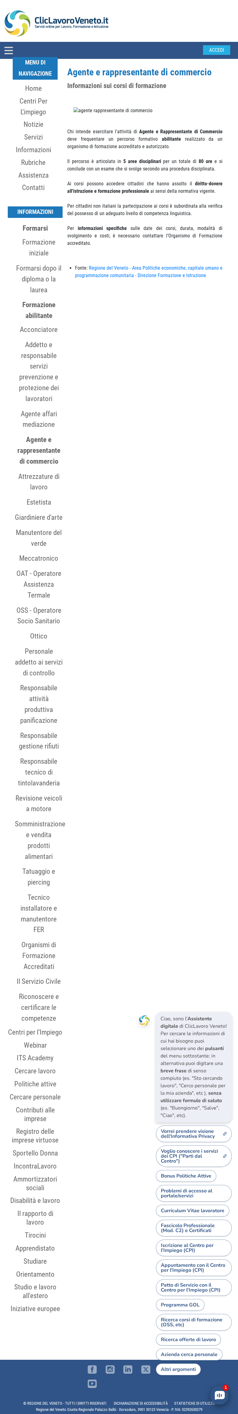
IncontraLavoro (35, 1166)
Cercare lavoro (35, 1071)
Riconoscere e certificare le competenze (39, 1007)
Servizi (33, 137)
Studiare (35, 1261)
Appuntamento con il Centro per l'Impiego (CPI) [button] (193, 1268)
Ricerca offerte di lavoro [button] (188, 1339)
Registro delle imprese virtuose (35, 1135)
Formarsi (35, 228)
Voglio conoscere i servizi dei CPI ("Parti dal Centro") (189, 1156)
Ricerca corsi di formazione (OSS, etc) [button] (192, 1322)
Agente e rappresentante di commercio (38, 450)
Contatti (33, 187)
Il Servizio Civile (39, 981)
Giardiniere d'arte (39, 517)
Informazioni (33, 149)
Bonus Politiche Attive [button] (186, 1176)
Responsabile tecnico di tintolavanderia (39, 772)
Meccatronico (38, 558)
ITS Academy (35, 1058)
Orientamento (35, 1274)
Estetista (39, 502)
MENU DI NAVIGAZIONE (35, 68)
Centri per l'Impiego (35, 1032)
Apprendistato (35, 1248)
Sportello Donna (35, 1153)
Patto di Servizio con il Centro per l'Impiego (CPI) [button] (191, 1287)
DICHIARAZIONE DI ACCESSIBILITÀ (141, 1403)
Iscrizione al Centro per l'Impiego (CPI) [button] (187, 1248)
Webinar (35, 1045)
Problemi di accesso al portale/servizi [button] (186, 1193)
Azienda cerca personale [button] (189, 1354)
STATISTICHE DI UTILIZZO (194, 1403)
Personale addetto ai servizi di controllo (39, 662)
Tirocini (35, 1235)
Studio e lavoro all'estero (35, 1291)
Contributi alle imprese (35, 1114)
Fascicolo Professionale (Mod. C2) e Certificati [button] (188, 1228)
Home (33, 88)
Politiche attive (35, 1084)
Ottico (38, 636)
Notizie (33, 124)
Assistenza (33, 175)
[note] (194, 1067)
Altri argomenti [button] (178, 1369)
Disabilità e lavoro (35, 1200)
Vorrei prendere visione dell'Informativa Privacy (188, 1134)
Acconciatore (39, 329)
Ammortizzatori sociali (35, 1183)
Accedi (216, 50)
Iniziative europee (35, 1308)
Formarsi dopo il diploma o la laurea (38, 279)
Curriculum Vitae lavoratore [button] (192, 1210)
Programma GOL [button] (180, 1304)
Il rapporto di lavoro (35, 1217)
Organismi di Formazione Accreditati (38, 955)
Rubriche (33, 162)
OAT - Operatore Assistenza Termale (38, 584)
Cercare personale (35, 1097)
